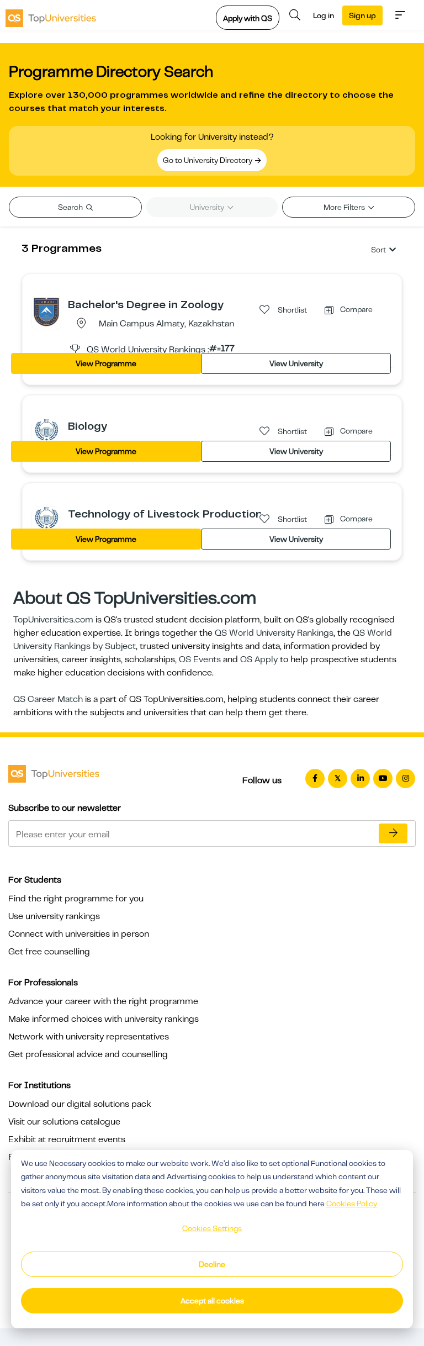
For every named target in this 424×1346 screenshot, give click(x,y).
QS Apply (259, 659)
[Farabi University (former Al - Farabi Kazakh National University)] (46, 311)
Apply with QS (247, 18)
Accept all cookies (212, 1301)
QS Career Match (48, 699)
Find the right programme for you (76, 898)
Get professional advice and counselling (88, 1054)
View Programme (106, 363)
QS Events (200, 659)
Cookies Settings (212, 1228)
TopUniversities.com (53, 619)
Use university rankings (54, 916)
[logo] (51, 15)
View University (296, 363)
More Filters (345, 207)
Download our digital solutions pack (79, 1104)
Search (71, 207)
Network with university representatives (88, 1036)
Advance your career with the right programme (103, 1001)
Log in (323, 15)
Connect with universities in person (78, 933)
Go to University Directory (208, 160)
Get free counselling (49, 951)
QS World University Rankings (274, 632)
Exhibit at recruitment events (66, 1139)
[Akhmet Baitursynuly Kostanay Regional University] (46, 433)
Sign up (362, 15)
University (208, 207)
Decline (212, 1264)
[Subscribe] (393, 833)
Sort (378, 250)
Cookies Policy (351, 1203)
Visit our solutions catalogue (64, 1121)
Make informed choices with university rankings (103, 1019)
